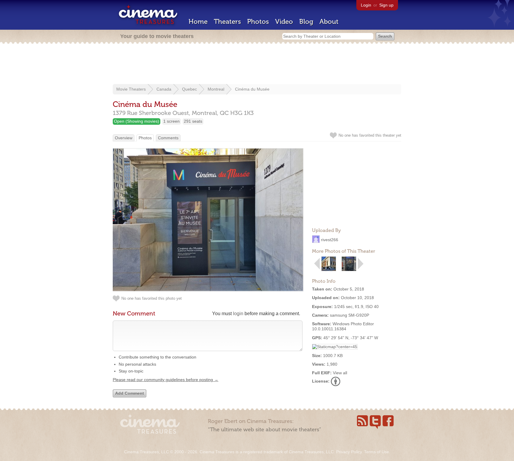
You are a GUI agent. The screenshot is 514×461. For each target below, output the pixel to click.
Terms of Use (376, 451)
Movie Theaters (131, 89)
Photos (258, 22)
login (238, 313)
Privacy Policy (349, 451)
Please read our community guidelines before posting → (165, 379)
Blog (306, 22)
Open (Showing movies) (136, 121)
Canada (163, 89)
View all (340, 372)
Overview (123, 137)
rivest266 (329, 239)
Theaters (227, 22)
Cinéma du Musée (252, 89)
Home (198, 22)
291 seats (193, 121)
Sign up (386, 5)
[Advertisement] (257, 64)
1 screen (171, 121)
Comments (168, 137)
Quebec (189, 89)
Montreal (216, 89)
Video (284, 22)
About (329, 22)
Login (366, 5)
